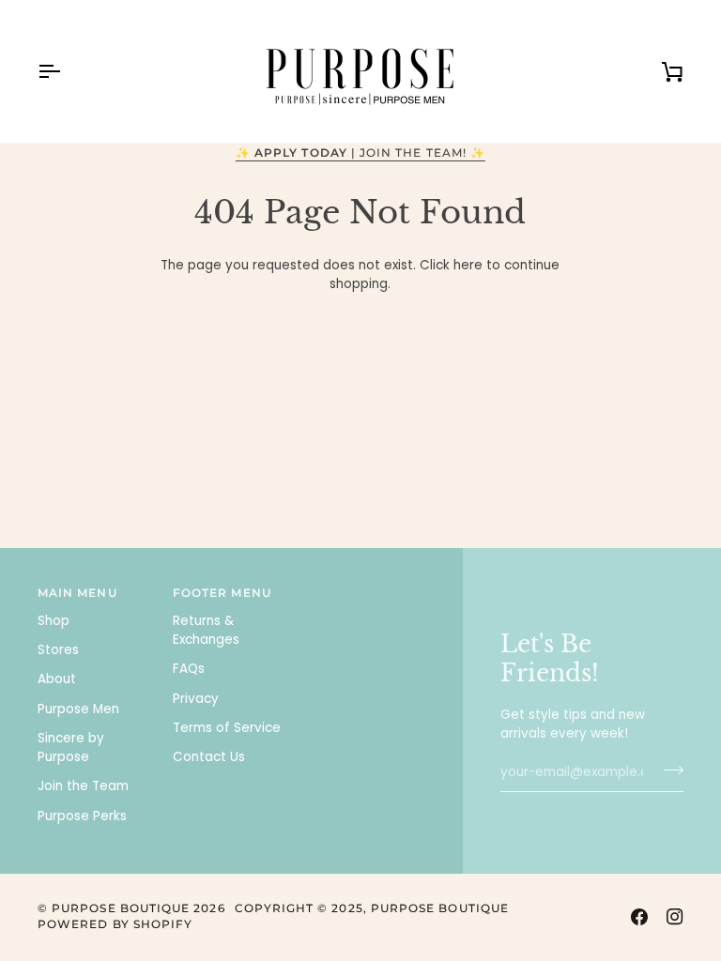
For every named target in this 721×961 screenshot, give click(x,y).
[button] (366, 590)
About (57, 679)
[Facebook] (639, 916)
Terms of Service (227, 728)
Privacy (196, 699)
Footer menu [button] (222, 593)
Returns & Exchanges (206, 630)
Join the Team (83, 786)
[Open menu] (66, 71)
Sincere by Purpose (71, 747)
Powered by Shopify (115, 924)
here (468, 265)
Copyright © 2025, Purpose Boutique (372, 908)
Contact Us (209, 757)
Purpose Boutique (121, 908)
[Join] (667, 770)
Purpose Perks (82, 816)
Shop (53, 621)
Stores (58, 650)
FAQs (189, 669)
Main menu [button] (77, 593)
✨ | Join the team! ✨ (360, 153)
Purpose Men (78, 709)
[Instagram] (675, 916)
